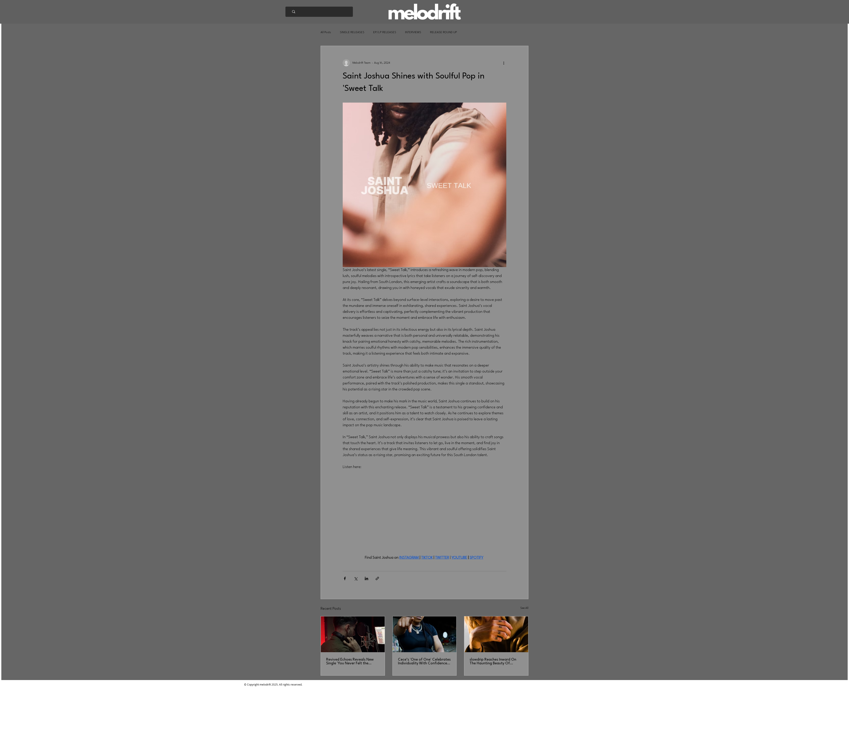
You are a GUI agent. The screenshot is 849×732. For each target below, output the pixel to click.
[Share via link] (377, 578)
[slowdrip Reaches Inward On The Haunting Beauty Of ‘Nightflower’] (496, 634)
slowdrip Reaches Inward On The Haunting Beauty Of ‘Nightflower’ (493, 661)
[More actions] (503, 62)
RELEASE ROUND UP (443, 32)
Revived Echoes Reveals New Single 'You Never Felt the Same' (350, 661)
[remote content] (424, 509)
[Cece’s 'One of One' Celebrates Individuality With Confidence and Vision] (425, 634)
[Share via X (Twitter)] (356, 578)
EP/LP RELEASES (384, 32)
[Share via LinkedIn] (366, 578)
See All (524, 608)
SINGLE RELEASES (352, 32)
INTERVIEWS (413, 32)
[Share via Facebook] (345, 578)
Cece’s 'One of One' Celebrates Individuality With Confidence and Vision (424, 661)
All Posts (326, 32)
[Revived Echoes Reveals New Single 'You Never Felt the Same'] (353, 634)
